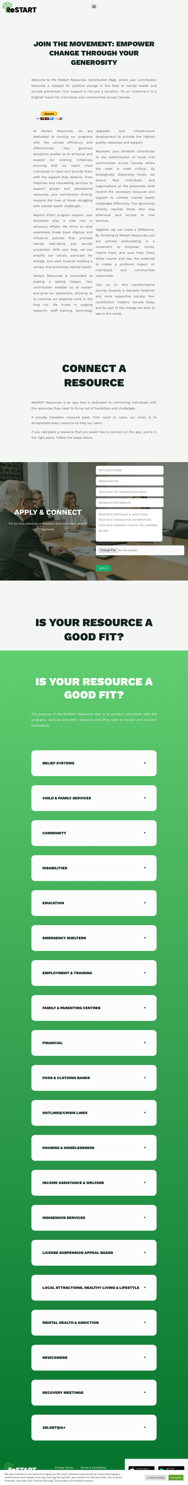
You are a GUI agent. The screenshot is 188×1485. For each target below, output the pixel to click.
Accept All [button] (176, 1477)
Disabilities (54, 868)
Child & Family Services (66, 798)
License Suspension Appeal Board (77, 1252)
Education (53, 903)
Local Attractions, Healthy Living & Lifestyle (90, 1287)
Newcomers (54, 1357)
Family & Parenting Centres (71, 1008)
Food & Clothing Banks (66, 1078)
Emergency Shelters (64, 938)
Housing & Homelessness (68, 1148)
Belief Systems (58, 763)
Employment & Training (67, 973)
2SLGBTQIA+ (54, 1427)
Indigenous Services (63, 1217)
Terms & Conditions (93, 1467)
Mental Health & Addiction (70, 1322)
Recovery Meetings (62, 1392)
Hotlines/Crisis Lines (64, 1113)
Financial (52, 1043)
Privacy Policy (64, 1467)
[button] (94, 6)
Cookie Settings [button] (155, 1477)
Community (54, 833)
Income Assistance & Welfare (73, 1183)
